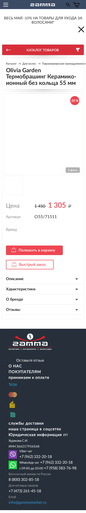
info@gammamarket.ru (28, 502)
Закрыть (80, 29)
